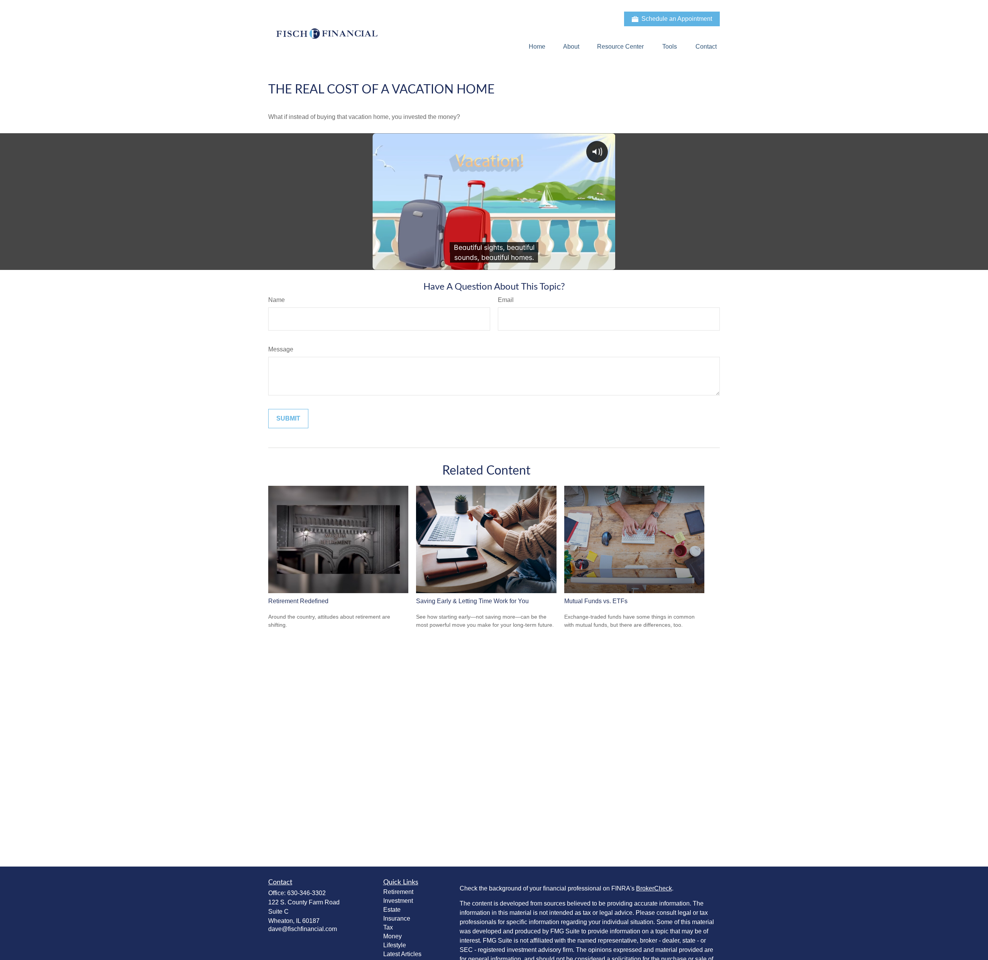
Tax (388, 927)
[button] (537, 46)
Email (506, 300)
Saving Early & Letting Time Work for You (472, 601)
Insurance (396, 918)
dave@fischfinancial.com (302, 929)
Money (392, 936)
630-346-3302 (306, 893)
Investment (398, 900)
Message (280, 349)
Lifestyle (394, 945)
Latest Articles (402, 954)
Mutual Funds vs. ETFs (596, 601)
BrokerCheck (654, 888)
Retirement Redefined (298, 601)
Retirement (398, 892)
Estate (392, 909)
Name (276, 300)
